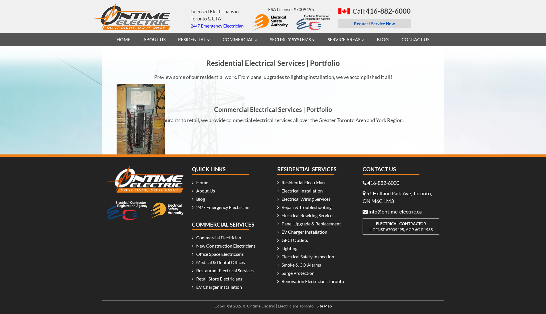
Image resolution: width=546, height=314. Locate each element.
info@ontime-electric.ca (395, 211)
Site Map (324, 305)
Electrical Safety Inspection (308, 256)
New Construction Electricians (226, 245)
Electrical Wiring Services (306, 199)
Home (202, 182)
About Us (205, 190)
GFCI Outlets (295, 240)
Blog (200, 199)
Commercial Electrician (218, 237)
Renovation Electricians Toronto (313, 281)
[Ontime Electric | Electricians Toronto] (131, 10)
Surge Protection (298, 273)
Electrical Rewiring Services (308, 215)
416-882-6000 (383, 183)
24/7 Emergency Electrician (217, 25)
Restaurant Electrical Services (225, 270)
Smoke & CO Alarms (301, 264)
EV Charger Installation (219, 287)
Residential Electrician (303, 182)
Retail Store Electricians (219, 278)
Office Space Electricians (220, 254)
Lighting (289, 248)
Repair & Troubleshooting (307, 207)
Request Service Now (374, 23)
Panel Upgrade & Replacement (311, 223)
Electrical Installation (302, 190)
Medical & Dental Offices (220, 262)
